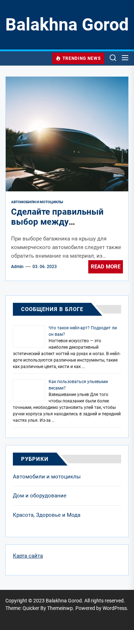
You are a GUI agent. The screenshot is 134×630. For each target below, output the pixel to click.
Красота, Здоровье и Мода (46, 515)
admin (17, 266)
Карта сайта (28, 556)
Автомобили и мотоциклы (47, 476)
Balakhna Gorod (67, 24)
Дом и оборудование (39, 495)
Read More (105, 266)
